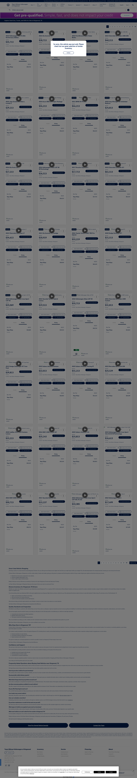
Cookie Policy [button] (62, 772)
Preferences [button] (32, 773)
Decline (99, 772)
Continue (68, 52)
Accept (111, 772)
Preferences (87, 772)
